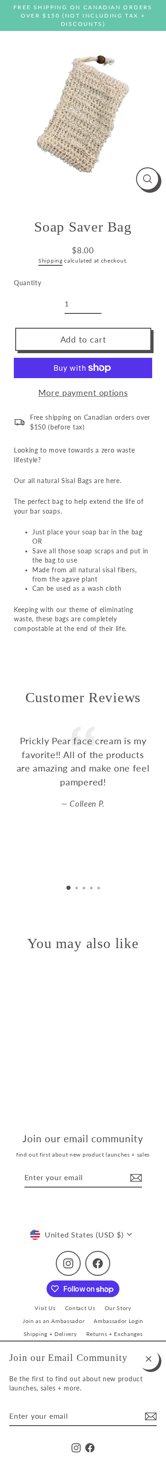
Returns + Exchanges (114, 1333)
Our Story (118, 1308)
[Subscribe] (149, 1416)
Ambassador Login (118, 1320)
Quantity (27, 283)
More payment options (83, 392)
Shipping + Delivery (50, 1333)
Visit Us (45, 1308)
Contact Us (80, 1308)
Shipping (50, 260)
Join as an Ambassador (53, 1320)
